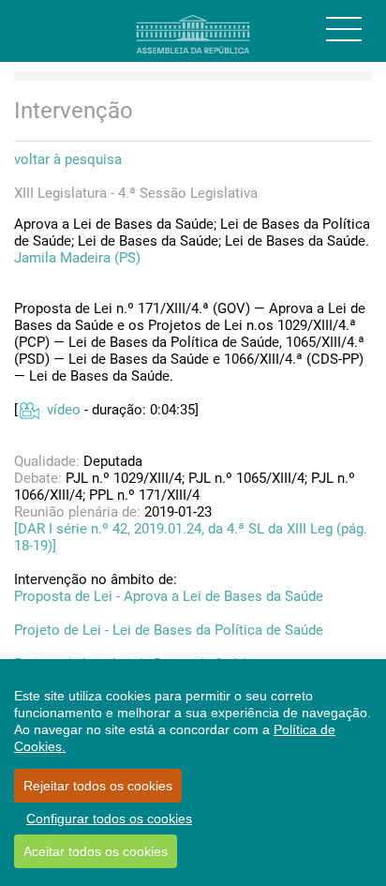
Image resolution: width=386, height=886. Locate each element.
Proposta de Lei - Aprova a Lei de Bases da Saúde (168, 596)
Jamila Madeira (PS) (77, 257)
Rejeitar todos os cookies (97, 785)
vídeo (64, 409)
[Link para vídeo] (28, 409)
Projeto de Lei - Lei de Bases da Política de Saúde (168, 630)
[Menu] (344, 29)
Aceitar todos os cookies (95, 851)
